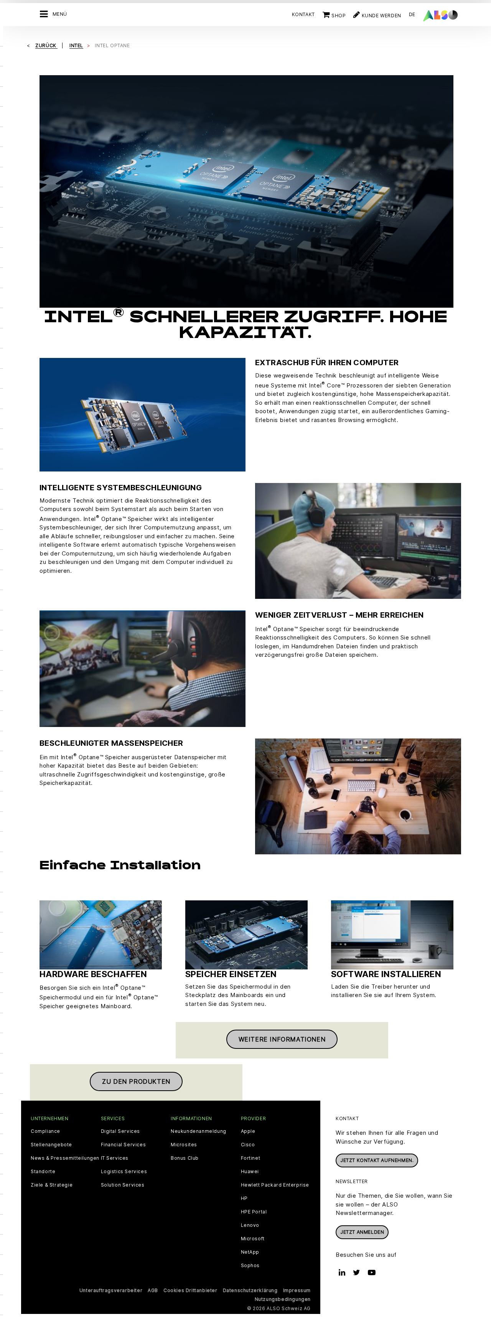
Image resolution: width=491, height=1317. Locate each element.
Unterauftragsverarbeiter (110, 1290)
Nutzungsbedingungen (283, 1299)
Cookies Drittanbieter (190, 1290)
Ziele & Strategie (51, 1185)
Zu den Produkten (136, 1081)
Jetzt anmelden (362, 1232)
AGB (153, 1290)
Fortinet (250, 1158)
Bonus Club (185, 1158)
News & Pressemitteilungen (65, 1158)
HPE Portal (254, 1212)
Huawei (250, 1171)
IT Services (115, 1158)
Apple (248, 1131)
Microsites (184, 1144)
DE (412, 14)
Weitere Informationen (282, 1039)
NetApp (250, 1252)
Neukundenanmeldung (198, 1131)
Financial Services (123, 1144)
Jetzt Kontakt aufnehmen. (377, 1160)
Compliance (45, 1131)
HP (244, 1198)
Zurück (46, 45)
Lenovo (250, 1225)
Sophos (250, 1265)
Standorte (43, 1171)
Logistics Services (124, 1171)
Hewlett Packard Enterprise (275, 1185)
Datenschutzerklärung (250, 1290)
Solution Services (123, 1185)
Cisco (248, 1144)
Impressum (297, 1290)
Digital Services (120, 1131)
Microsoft (253, 1238)
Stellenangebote (51, 1144)
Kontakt (303, 14)
